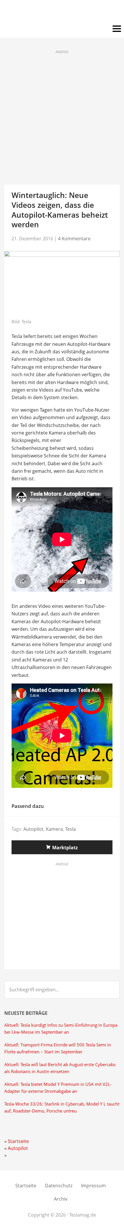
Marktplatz (65, 847)
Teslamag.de (62, 12)
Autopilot (33, 829)
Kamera (54, 829)
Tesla (70, 829)
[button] (62, 29)
